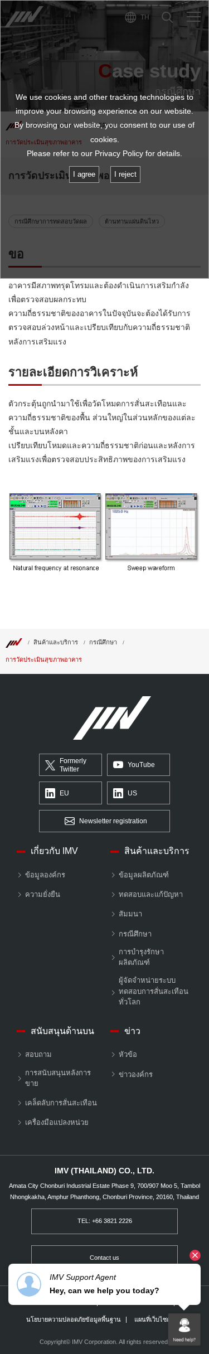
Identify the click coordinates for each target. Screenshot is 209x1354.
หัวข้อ (128, 1054)
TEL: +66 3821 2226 (104, 1220)
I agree (84, 174)
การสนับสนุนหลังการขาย (58, 1078)
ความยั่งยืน (42, 894)
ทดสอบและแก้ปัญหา (151, 894)
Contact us (104, 1257)
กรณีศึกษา (103, 642)
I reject (125, 174)
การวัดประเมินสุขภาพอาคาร (44, 659)
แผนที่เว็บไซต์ (152, 1320)
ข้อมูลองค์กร (45, 875)
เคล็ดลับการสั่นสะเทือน (61, 1103)
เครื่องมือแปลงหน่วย (57, 1122)
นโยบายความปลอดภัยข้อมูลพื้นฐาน (73, 1320)
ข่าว (132, 1031)
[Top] (14, 642)
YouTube (141, 765)
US (132, 793)
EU (64, 793)
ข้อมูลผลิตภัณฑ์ (144, 875)
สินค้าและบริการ (55, 642)
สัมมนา (130, 914)
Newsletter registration (113, 821)
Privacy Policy (119, 153)
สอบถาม (38, 1054)
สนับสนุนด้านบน (62, 1031)
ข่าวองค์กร (136, 1074)
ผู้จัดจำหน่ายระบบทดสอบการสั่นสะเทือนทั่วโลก (153, 991)
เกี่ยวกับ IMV (54, 851)
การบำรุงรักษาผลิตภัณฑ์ (141, 957)
